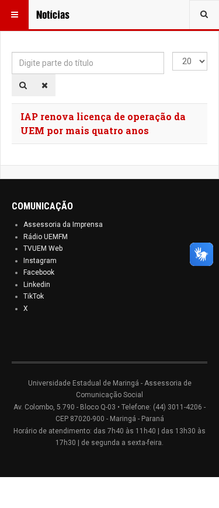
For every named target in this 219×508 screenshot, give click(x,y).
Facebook (38, 272)
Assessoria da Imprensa (63, 224)
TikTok (33, 296)
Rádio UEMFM (45, 237)
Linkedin (36, 285)
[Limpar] (44, 85)
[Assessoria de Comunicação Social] (59, 14)
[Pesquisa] (23, 85)
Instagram (40, 261)
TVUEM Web (42, 248)
